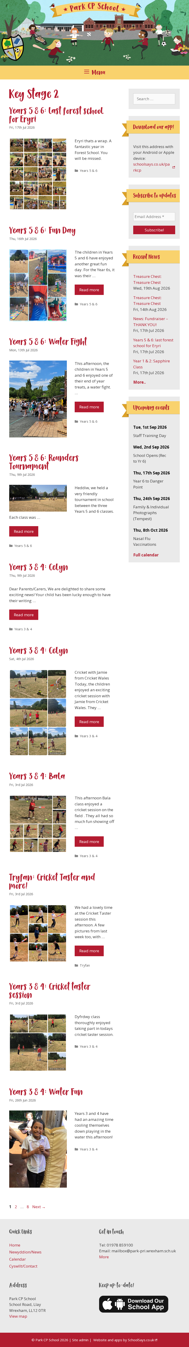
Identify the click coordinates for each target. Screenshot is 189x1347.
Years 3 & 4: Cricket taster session (50, 990)
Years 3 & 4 (23, 629)
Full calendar (146, 555)
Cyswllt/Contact (23, 1266)
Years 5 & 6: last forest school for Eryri (56, 114)
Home (14, 1245)
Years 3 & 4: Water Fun (46, 1091)
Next (39, 1206)
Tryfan (85, 965)
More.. (139, 382)
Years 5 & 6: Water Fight (48, 341)
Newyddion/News (25, 1252)
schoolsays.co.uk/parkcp (151, 167)
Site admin (80, 1340)
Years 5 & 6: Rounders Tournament (44, 462)
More (104, 1256)
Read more (89, 289)
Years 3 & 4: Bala (37, 776)
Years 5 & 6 (88, 170)
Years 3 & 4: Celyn (38, 567)
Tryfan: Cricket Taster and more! (52, 881)
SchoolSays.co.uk (141, 1340)
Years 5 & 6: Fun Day (42, 230)
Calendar (17, 1259)
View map (18, 1316)
